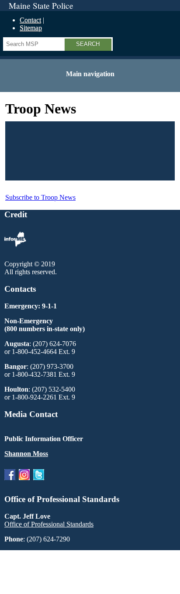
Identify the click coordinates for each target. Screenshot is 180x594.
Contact (30, 20)
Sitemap (31, 28)
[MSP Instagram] (24, 482)
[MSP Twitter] (38, 482)
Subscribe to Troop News (40, 197)
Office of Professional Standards (48, 524)
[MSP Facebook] (9, 482)
